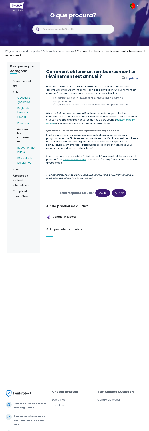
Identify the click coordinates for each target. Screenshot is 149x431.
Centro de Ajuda (108, 400)
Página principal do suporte (23, 51)
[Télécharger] (68, 218)
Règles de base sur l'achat (23, 112)
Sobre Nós (58, 400)
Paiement (23, 123)
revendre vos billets (74, 159)
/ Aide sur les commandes (57, 51)
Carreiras (58, 405)
